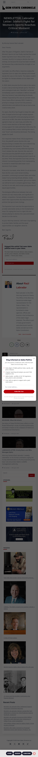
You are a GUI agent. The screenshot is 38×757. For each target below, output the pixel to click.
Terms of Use (21, 396)
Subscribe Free (19, 391)
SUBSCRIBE (27, 753)
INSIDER (17, 753)
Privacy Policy (30, 396)
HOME (9, 753)
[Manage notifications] (34, 753)
